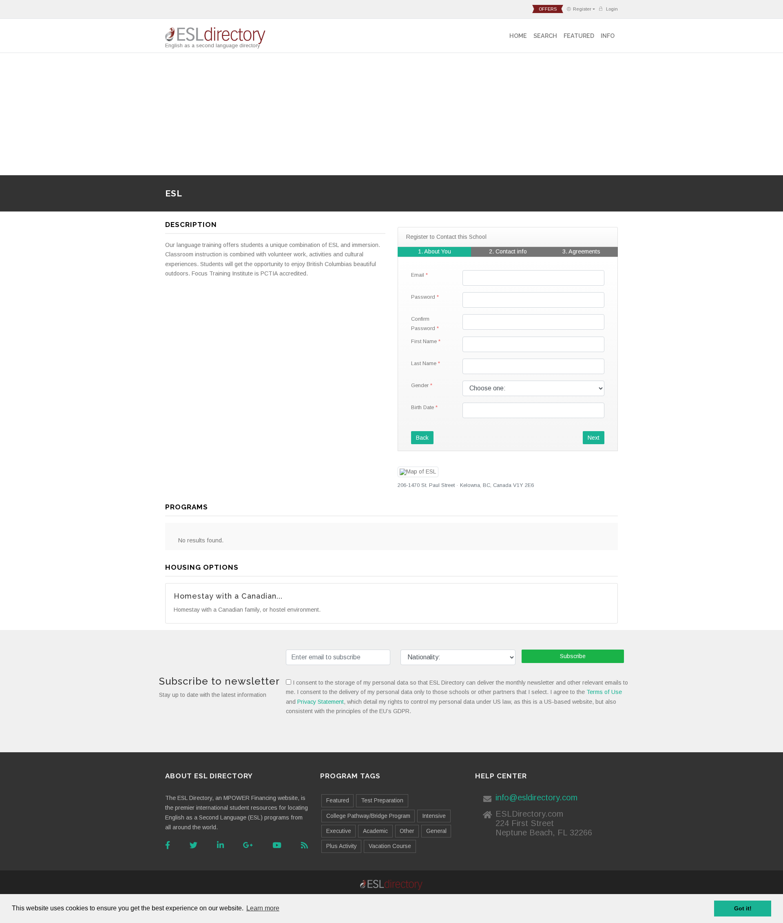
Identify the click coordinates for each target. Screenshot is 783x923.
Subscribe (573, 656)
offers (548, 9)
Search (545, 35)
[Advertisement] (391, 114)
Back (422, 437)
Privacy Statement (320, 701)
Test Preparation (382, 800)
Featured (579, 35)
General (436, 831)
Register (582, 9)
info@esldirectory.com (536, 797)
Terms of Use (604, 692)
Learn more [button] (262, 908)
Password (423, 297)
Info (608, 35)
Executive (338, 831)
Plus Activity (341, 846)
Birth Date (422, 407)
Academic (375, 831)
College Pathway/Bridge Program (368, 816)
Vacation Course (390, 846)
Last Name (423, 363)
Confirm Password (423, 323)
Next (593, 437)
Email (417, 275)
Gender (420, 385)
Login (611, 9)
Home (518, 35)
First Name (424, 341)
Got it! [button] (743, 908)
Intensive (434, 816)
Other (407, 831)
